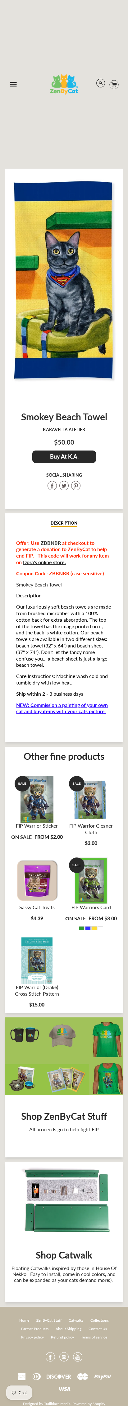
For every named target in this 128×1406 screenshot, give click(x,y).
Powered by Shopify (88, 1403)
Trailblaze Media (57, 1403)
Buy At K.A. (64, 456)
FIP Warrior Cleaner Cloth (91, 829)
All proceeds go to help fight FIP (64, 1129)
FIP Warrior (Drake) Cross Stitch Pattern (37, 990)
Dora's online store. (44, 562)
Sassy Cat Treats (37, 907)
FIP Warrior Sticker (37, 826)
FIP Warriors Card (91, 907)
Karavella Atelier (64, 429)
